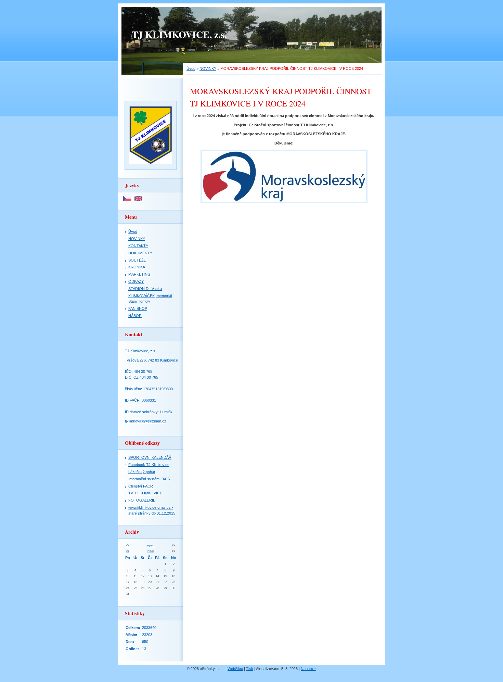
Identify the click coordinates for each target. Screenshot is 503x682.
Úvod (190, 68)
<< (127, 545)
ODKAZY (136, 281)
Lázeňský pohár (141, 472)
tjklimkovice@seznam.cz (145, 421)
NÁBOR (135, 316)
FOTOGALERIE (141, 500)
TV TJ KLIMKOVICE (145, 493)
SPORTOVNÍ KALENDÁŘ (149, 457)
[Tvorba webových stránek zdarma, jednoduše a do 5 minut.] (223, 669)
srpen (150, 545)
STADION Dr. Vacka (145, 289)
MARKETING (139, 274)
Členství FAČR (140, 486)
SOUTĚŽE (137, 260)
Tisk (249, 669)
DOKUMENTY (140, 253)
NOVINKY (207, 68)
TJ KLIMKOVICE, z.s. (179, 34)
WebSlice (235, 669)
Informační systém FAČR (149, 479)
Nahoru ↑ (308, 669)
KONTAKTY (138, 246)
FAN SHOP (137, 308)
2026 (150, 551)
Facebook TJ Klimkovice (148, 465)
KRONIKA (136, 267)
